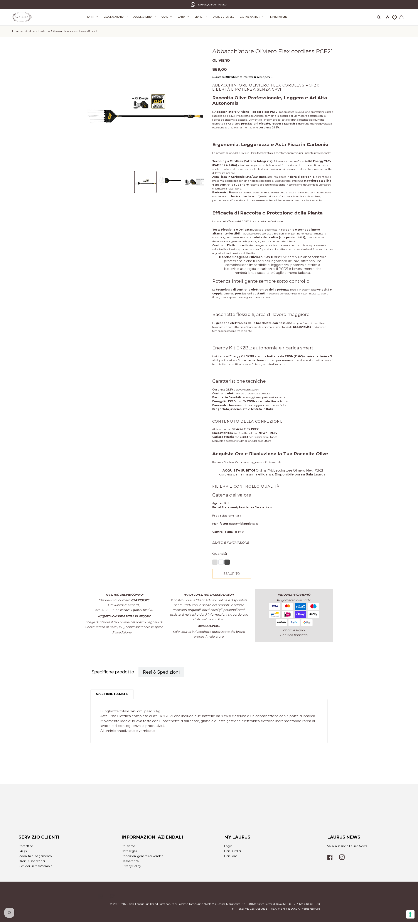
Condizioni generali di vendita (142, 856)
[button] (262, 76)
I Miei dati (231, 856)
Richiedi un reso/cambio (35, 866)
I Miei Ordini (232, 851)
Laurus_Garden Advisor (213, 4)
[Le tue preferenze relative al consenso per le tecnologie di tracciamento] (410, 914)
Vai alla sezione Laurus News (347, 846)
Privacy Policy (131, 866)
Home (17, 31)
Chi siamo (128, 846)
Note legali (129, 851)
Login (228, 846)
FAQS (23, 851)
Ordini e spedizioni (32, 861)
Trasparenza (130, 861)
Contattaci (26, 846)
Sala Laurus (136, 903)
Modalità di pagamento (35, 856)
